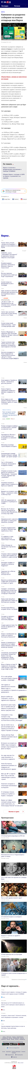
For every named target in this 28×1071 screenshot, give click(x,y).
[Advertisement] (14, 217)
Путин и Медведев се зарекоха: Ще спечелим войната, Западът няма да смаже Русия (9, 334)
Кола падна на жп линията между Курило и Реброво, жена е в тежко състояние (9, 401)
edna (4, 1009)
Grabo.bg (22, 1038)
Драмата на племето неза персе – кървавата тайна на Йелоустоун (9, 493)
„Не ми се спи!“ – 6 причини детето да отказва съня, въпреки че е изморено (8, 304)
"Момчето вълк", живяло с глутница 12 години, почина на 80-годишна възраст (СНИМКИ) (14, 993)
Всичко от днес (14, 811)
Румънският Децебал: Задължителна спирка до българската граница (9, 600)
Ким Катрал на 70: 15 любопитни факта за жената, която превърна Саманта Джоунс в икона (13, 1004)
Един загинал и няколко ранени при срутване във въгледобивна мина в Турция (9, 293)
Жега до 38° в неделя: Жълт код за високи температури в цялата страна (8, 776)
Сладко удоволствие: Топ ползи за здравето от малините (9, 626)
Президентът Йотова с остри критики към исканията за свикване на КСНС (8, 437)
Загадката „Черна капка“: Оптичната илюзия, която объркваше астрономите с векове (13, 1016)
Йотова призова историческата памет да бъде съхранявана (9, 275)
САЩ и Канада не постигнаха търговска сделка (8, 546)
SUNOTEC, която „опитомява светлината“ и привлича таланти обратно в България (9, 255)
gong (4, 1031)
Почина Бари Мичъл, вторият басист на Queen (9, 608)
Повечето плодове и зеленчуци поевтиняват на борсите (9, 785)
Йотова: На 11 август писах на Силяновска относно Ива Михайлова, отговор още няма (9, 511)
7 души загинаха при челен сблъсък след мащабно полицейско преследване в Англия (8, 344)
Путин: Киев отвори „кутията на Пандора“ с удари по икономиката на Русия (9, 245)
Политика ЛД (20, 1054)
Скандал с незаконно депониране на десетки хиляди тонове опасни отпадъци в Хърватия (9, 591)
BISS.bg (10, 1038)
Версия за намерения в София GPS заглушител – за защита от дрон (9, 581)
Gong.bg (14, 1036)
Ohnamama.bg (16, 1038)
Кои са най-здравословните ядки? (11, 898)
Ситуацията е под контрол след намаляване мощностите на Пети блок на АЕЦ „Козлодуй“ (11, 717)
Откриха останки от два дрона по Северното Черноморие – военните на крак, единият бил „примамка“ (9, 474)
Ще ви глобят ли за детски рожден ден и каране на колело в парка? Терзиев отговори (9, 727)
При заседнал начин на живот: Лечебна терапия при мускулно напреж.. (9, 415)
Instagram (25, 199)
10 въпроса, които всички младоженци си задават (14, 974)
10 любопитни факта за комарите (11, 917)
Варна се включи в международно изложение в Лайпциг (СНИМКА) (12, 169)
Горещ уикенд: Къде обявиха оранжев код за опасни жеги (9, 736)
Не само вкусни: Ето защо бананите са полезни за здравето (8, 757)
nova (4, 997)
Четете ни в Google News (14, 1047)
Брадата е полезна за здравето (10, 935)
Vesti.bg (12, 1039)
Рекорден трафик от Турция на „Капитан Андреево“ (7, 564)
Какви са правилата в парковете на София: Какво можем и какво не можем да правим (9, 645)
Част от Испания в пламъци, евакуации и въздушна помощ (8, 463)
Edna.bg (8, 1039)
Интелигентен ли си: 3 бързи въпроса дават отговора (12, 855)
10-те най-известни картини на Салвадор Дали (13, 878)
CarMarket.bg (5, 1038)
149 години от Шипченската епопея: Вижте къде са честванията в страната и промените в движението (13, 688)
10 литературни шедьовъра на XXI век (13, 836)
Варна (5, 235)
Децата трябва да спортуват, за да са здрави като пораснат (8, 698)
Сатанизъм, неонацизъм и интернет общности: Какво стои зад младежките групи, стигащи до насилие (9, 656)
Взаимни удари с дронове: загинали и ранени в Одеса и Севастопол (8, 265)
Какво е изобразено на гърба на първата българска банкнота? (8, 635)
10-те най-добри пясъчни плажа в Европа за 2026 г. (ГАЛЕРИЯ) (9, 678)
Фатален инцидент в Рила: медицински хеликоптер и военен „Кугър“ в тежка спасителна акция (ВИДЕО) (10, 355)
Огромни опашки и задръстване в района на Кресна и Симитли (9, 484)
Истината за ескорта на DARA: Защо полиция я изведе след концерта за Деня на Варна (9, 745)
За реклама (8, 1051)
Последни (4, 6)
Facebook (16, 199)
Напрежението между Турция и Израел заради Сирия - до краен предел (9, 455)
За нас (3, 1051)
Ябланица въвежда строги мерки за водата (9, 445)
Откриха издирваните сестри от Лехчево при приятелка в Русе (8, 529)
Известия (15, 1057)
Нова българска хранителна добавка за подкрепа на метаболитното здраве (8, 766)
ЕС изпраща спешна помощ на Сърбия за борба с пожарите (7, 793)
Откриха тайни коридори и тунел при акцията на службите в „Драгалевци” (9, 555)
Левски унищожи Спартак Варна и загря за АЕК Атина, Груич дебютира (13, 1027)
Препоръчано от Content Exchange (18, 979)
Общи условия (20, 1062)
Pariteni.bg (3, 1039)
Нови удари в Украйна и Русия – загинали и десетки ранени (9, 381)
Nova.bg (16, 1039)
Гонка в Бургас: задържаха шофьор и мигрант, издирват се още (8, 391)
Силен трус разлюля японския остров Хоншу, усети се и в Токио (9, 313)
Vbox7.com (9, 1036)
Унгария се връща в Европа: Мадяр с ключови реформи (7, 618)
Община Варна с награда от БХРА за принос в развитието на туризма (14, 176)
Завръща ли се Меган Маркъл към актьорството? (8, 573)
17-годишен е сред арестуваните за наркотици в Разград (8, 538)
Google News (7, 199)
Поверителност (10, 1054)
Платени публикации (16, 1051)
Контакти (23, 1051)
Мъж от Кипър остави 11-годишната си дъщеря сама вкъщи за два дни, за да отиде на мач (9, 667)
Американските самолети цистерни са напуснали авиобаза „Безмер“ (9, 520)
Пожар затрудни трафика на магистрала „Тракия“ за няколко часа (9, 427)
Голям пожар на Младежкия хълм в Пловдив (7, 283)
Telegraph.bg (22, 1039)
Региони (17, 6)
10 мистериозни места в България (11, 954)
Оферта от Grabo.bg (5, 409)
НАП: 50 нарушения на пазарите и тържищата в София (9, 501)
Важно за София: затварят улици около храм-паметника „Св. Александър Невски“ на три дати (12, 803)
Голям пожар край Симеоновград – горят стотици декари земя (8, 324)
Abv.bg (4, 1036)
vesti (4, 1020)
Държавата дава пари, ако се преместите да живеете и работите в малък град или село (8, 707)
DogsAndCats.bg (20, 1036)
